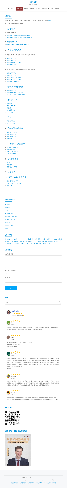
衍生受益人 (46, 243)
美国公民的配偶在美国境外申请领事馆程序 (19, 38)
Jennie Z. (13, 354)
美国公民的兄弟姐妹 (13, 81)
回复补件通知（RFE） (13, 181)
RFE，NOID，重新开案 (16, 241)
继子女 (29, 243)
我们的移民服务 (14, 483)
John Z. (13, 392)
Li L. (12, 323)
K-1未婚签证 (13, 158)
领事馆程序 (48, 239)
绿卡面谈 (39, 239)
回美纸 (23, 243)
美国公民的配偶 (11, 58)
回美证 (9, 108)
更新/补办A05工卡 (12, 134)
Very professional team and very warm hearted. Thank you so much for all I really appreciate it (19, 344)
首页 (49, 21)
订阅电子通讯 (38, 483)
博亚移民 (33, 2)
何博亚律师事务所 (17, 311)
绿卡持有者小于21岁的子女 (15, 93)
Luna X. (13, 337)
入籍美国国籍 (11, 121)
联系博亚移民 (31, 483)
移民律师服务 (11, 8)
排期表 (7, 228)
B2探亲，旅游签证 (12, 147)
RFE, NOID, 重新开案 (17, 177)
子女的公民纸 (11, 123)
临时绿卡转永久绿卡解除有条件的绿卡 (17, 45)
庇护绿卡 (9, 138)
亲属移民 (8, 207)
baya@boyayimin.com (45, 480)
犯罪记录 (42, 241)
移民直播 (38, 8)
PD (18, 243)
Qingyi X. (13, 376)
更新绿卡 (9, 104)
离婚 (56, 239)
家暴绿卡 (11, 172)
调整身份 (9, 165)
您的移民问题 (9, 254)
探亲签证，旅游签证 (16, 143)
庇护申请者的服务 (15, 128)
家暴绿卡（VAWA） (11, 219)
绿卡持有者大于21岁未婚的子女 (16, 95)
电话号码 (8, 278)
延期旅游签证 (11, 149)
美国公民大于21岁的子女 (14, 79)
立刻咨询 (19, 9)
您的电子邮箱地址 (10, 271)
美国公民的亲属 (14, 49)
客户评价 (32, 8)
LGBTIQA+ (37, 243)
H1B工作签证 (9, 213)
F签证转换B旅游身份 (13, 154)
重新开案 (9, 185)
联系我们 (50, 8)
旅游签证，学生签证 (11, 216)
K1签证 (9, 163)
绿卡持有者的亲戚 (15, 86)
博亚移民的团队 (47, 483)
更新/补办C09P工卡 (12, 167)
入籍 (9, 117)
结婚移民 (11, 28)
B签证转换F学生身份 (13, 152)
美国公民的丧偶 (11, 65)
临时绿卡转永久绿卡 (20, 239)
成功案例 (44, 8)
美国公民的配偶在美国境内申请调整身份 (18, 35)
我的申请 (57, 8)
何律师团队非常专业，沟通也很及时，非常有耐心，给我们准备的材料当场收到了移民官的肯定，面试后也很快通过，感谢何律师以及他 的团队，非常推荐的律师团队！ (33, 328)
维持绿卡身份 (13, 99)
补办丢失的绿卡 (11, 106)
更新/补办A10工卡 (12, 136)
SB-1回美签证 (11, 110)
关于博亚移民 (23, 483)
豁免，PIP (8, 222)
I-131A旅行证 (11, 112)
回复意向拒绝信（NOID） (14, 183)
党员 (26, 241)
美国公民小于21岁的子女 (14, 62)
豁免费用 (34, 241)
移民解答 (26, 8)
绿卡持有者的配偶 (12, 42)
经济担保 (31, 239)
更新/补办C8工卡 (12, 132)
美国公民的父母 (11, 60)
